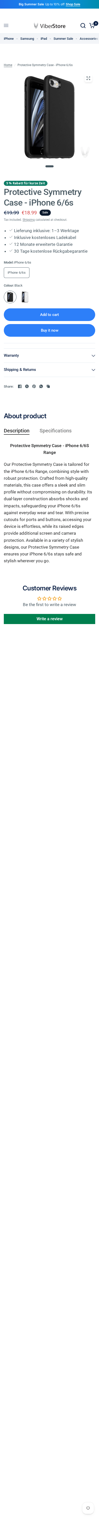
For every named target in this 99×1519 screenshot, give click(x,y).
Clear (25, 297)
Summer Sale (63, 39)
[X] (27, 386)
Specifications (56, 431)
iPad (44, 39)
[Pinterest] (34, 386)
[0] (91, 25)
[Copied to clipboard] (48, 386)
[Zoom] (88, 78)
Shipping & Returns (20, 369)
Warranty (11, 355)
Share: (9, 386)
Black (10, 297)
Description (16, 431)
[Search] (83, 25)
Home (8, 65)
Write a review (50, 618)
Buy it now (49, 330)
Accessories (89, 39)
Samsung (27, 39)
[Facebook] (20, 386)
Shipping (29, 220)
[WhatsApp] (41, 386)
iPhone (9, 39)
